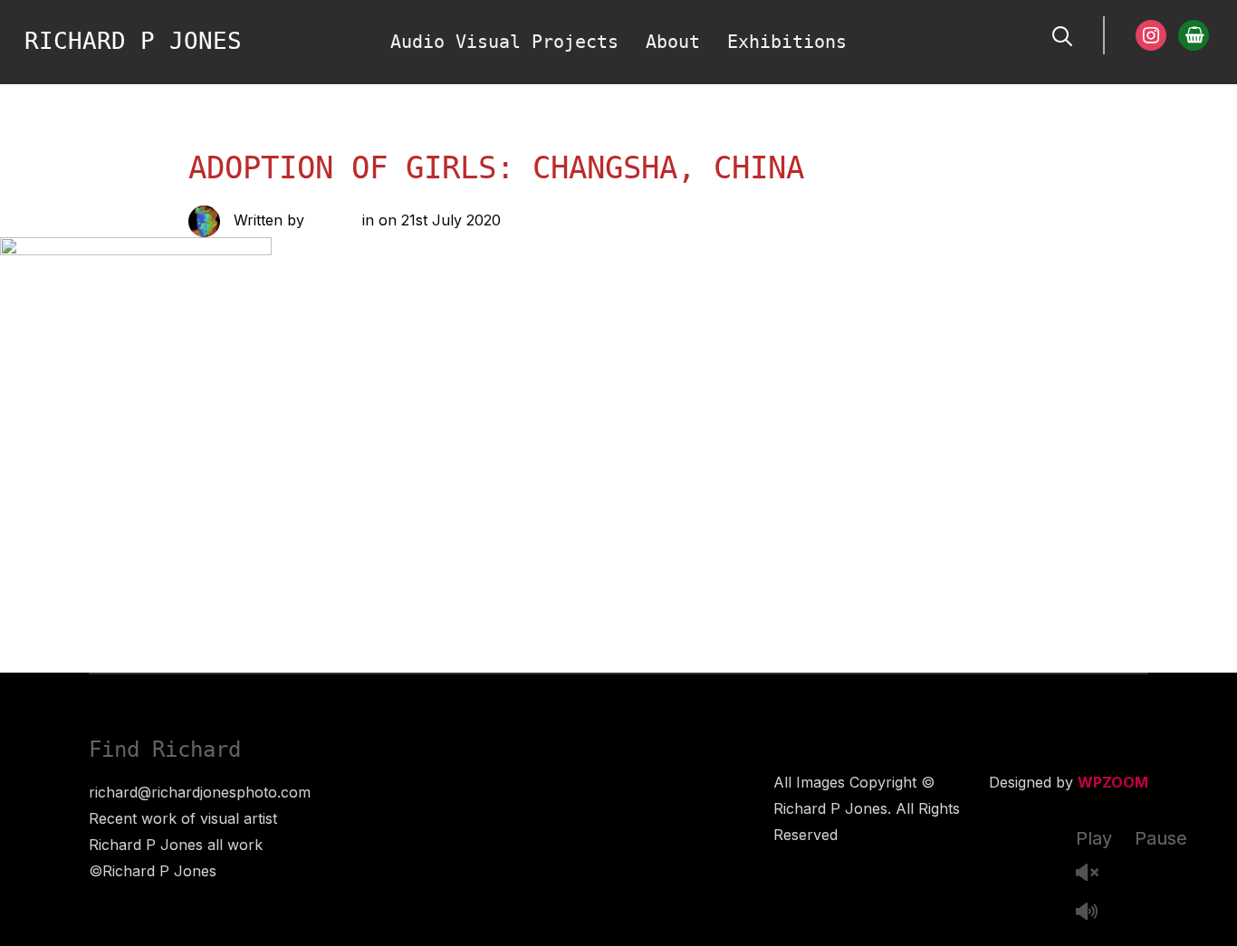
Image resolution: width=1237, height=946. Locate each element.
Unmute (1094, 874)
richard (333, 220)
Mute (1094, 912)
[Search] (1062, 34)
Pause (1161, 838)
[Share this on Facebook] (301, 477)
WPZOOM (1113, 782)
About (673, 42)
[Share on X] (337, 477)
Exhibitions (787, 42)
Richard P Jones (133, 40)
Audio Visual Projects (504, 42)
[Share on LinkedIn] (373, 477)
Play (1094, 838)
